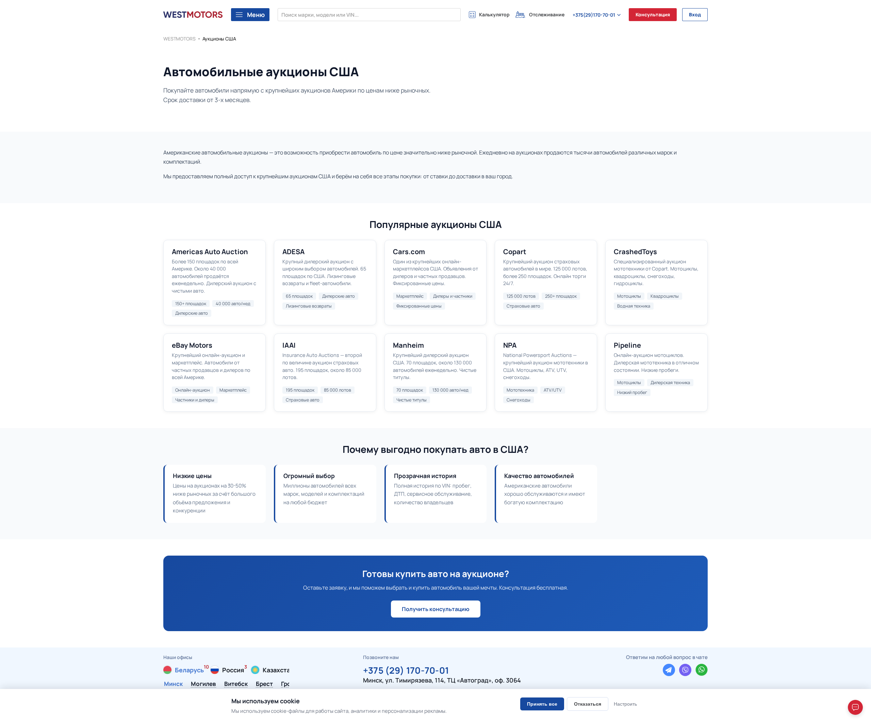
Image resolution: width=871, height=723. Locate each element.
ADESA (293, 251)
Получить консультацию (436, 609)
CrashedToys (635, 251)
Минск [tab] (173, 684)
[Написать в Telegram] (669, 670)
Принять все (542, 704)
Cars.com (409, 251)
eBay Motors (192, 345)
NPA (509, 345)
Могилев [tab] (203, 684)
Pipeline (627, 345)
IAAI (289, 345)
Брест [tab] (264, 684)
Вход (695, 14)
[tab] (183, 670)
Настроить (625, 704)
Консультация (653, 14)
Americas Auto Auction (210, 251)
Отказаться (587, 704)
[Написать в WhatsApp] (701, 670)
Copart (514, 251)
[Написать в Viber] (685, 670)
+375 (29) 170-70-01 (406, 669)
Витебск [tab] (236, 684)
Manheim (408, 345)
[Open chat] (855, 707)
